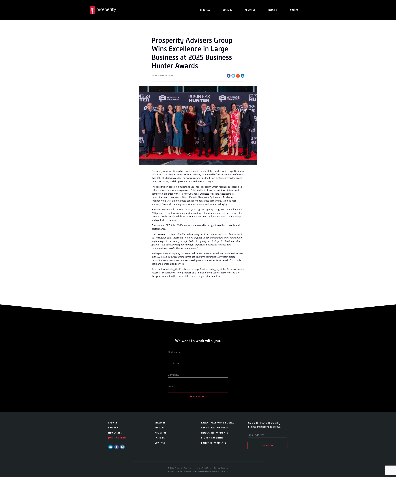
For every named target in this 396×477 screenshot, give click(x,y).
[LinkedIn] (242, 76)
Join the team (117, 437)
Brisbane (114, 427)
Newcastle (115, 432)
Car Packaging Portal (215, 427)
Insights (272, 9)
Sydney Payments (212, 437)
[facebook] (116, 447)
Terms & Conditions (203, 467)
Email (171, 386)
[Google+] (238, 76)
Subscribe (267, 445)
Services (205, 9)
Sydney (112, 422)
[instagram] (122, 447)
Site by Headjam (221, 467)
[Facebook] (228, 76)
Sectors (227, 9)
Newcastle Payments (214, 432)
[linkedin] (110, 447)
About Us (160, 432)
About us (250, 9)
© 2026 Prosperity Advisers (180, 467)
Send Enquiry (198, 396)
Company (173, 375)
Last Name (174, 363)
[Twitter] (233, 76)
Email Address (256, 435)
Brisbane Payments (213, 442)
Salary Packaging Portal (217, 422)
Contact (295, 9)
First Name (174, 352)
